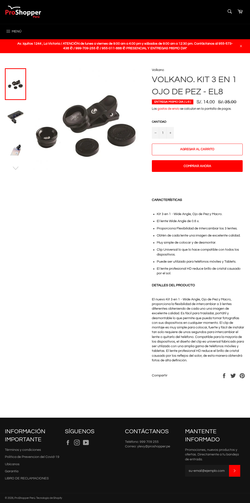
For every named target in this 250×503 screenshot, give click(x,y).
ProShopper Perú (24, 498)
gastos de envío (168, 108)
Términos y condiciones (23, 450)
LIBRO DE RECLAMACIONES (27, 478)
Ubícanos (12, 464)
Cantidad (159, 121)
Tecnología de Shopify (49, 498)
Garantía (11, 471)
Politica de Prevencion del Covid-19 (32, 457)
